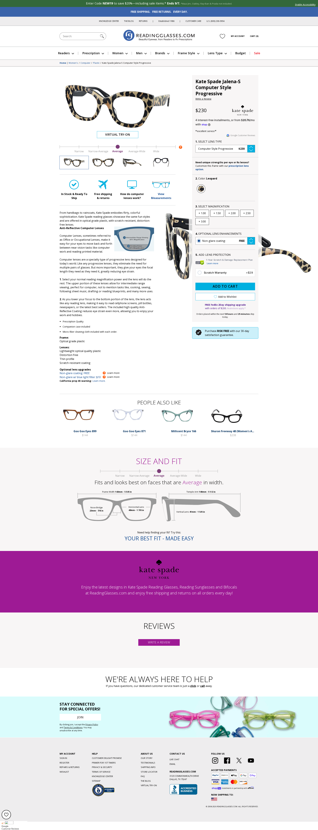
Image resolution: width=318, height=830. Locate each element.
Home (63, 63)
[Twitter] (239, 763)
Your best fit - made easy (159, 538)
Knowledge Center (109, 21)
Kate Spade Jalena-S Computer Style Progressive (126, 63)
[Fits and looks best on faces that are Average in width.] (118, 152)
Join (80, 717)
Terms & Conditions (73, 727)
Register (64, 762)
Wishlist (64, 771)
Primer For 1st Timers (104, 762)
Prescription (91, 53)
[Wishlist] (222, 36)
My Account (238, 36)
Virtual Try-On (117, 134)
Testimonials (148, 762)
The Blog (129, 21)
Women (117, 53)
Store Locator (149, 771)
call (202, 686)
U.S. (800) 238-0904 (215, 21)
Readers (64, 53)
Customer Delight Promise (107, 758)
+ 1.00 (202, 213)
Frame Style (186, 53)
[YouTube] (251, 763)
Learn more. (99, 380)
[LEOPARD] (201, 189)
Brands (160, 53)
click (193, 686)
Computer (85, 63)
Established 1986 (166, 21)
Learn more (212, 263)
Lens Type (215, 53)
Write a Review (203, 98)
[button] (225, 149)
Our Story (146, 758)
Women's (73, 63)
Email (172, 764)
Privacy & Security (102, 767)
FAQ (143, 776)
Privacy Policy (91, 724)
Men (139, 53)
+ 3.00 (202, 221)
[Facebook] (227, 763)
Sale (257, 53)
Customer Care (193, 21)
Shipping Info (148, 767)
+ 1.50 (217, 213)
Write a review (159, 642)
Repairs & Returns (70, 767)
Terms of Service (101, 771)
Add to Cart (225, 286)
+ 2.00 (232, 213)
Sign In (63, 758)
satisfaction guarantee (219, 335)
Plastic (96, 63)
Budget (240, 53)
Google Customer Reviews (242, 135)
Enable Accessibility (305, 4)
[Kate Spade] (242, 110)
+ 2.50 (247, 213)
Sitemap (96, 780)
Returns (143, 21)
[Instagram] (215, 763)
